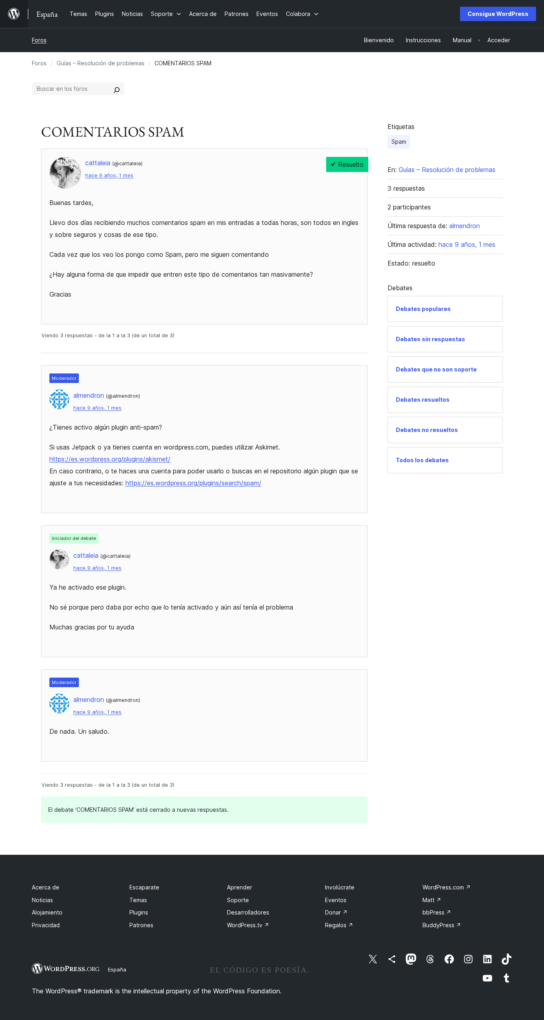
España (117, 969)
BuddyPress (442, 925)
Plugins (138, 912)
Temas (138, 900)
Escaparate (144, 887)
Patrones (141, 925)
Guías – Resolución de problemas (101, 63)
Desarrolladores (248, 912)
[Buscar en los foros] (116, 88)
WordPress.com (447, 887)
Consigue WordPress (498, 13)
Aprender (239, 887)
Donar (336, 912)
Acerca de (45, 887)
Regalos (339, 925)
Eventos (335, 900)
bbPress (437, 912)
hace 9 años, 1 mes (109, 175)
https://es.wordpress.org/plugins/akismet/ (109, 459)
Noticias (42, 900)
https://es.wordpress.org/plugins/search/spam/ (193, 483)
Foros (39, 40)
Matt (432, 900)
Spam (398, 141)
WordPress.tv (248, 925)
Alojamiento (47, 912)
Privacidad (46, 925)
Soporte (238, 900)
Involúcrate (339, 887)
